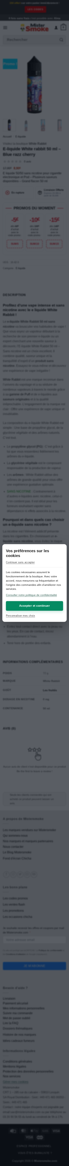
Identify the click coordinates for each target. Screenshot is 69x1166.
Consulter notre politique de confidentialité (31, 595)
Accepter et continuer (34, 605)
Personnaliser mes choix (20, 615)
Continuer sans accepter (20, 562)
